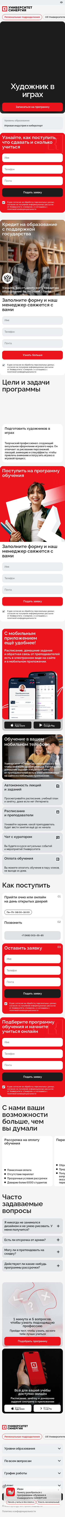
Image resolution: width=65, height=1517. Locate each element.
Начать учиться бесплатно (21, 1502)
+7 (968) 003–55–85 (33, 935)
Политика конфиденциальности (19, 1511)
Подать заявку (32, 192)
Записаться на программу (32, 107)
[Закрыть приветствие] (4, 1486)
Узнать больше (32, 355)
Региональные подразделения (22, 17)
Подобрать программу (32, 1341)
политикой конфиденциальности (21, 209)
